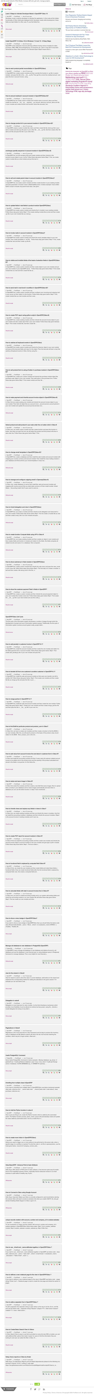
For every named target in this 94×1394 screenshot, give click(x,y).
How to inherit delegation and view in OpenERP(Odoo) (23, 507)
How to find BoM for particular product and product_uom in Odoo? (27, 726)
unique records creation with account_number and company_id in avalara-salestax (32, 1220)
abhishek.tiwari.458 (88, 53)
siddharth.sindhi (89, 64)
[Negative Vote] (49, 31)
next (36, 1384)
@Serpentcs (9, 1180)
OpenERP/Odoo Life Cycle (14, 617)
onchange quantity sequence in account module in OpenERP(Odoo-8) (28, 151)
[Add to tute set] (43, 31)
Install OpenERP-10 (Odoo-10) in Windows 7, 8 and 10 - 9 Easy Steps (28, 41)
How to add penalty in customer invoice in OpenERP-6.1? (24, 644)
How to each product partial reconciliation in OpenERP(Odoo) (26, 68)
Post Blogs (89, 4)
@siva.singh (9, 29)
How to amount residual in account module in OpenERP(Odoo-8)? (27, 96)
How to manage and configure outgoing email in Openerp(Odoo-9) (27, 480)
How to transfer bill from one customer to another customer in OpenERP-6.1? (30, 671)
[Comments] (54, 31)
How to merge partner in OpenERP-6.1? (19, 699)
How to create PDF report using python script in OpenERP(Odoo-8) (27, 315)
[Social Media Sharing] (57, 31)
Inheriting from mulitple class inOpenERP (19, 1083)
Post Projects (2, 14)
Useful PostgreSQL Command (15, 1055)
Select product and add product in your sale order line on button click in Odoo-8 (31, 425)
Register (89, 1)
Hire (2, 11)
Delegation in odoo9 (12, 1000)
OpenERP (9, 16)
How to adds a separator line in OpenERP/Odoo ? (22, 1302)
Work (2, 20)
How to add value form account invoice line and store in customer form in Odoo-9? (32, 754)
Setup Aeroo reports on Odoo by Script (18, 1357)
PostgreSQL (9, 948)
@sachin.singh (9, 111)
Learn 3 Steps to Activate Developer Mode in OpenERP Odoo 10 (27, 13)
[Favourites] (51, 31)
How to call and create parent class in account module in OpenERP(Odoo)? (30, 178)
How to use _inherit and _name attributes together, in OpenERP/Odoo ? (29, 1247)
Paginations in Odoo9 (13, 1028)
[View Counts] (59, 31)
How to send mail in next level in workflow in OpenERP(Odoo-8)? (27, 288)
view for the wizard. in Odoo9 (15, 973)
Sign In (82, 1)
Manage (2, 25)
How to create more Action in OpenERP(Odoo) (21, 1137)
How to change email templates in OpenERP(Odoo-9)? (23, 452)
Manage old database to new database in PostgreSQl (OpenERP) (27, 946)
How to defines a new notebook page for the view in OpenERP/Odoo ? (28, 1274)
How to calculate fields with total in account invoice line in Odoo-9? (27, 891)
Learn (2, 31)
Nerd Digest (8, 9)
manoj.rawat (90, 32)
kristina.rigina (89, 23)
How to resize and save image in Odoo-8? (19, 781)
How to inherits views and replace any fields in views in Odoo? (26, 808)
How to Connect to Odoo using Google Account (21, 1192)
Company (2, 29)
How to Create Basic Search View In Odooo (20, 1329)
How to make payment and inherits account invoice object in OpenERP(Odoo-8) (31, 397)
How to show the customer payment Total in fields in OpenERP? (26, 589)
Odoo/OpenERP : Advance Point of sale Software (22, 1165)
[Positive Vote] (46, 31)
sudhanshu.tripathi (88, 42)
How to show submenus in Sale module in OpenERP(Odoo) (25, 562)
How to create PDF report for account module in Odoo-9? (24, 836)
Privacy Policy (47, 1392)
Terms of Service (57, 1392)
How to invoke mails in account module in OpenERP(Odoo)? (25, 233)
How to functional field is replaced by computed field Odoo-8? (25, 863)
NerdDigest (17, 16)
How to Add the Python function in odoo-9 (19, 1110)
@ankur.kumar (9, 632)
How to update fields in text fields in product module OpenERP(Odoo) (28, 205)
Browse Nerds (2, 17)
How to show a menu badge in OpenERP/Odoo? (21, 918)
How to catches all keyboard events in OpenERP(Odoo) (24, 342)
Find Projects (2, 23)
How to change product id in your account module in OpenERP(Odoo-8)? (29, 123)
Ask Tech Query (76, 4)
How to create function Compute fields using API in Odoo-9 (25, 534)
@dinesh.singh (9, 84)
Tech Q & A (2, 37)
